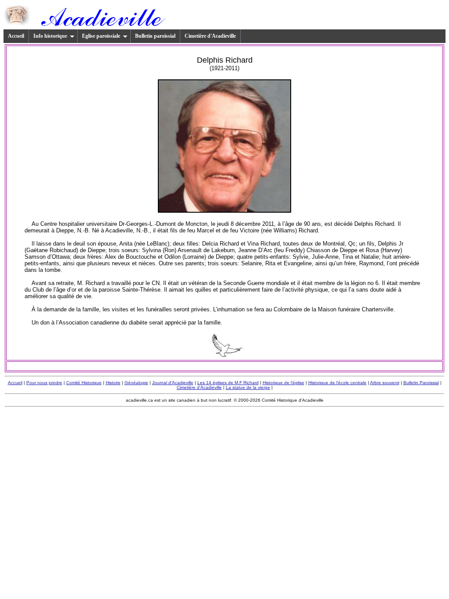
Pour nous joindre (44, 382)
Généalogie (136, 382)
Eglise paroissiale (101, 36)
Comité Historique (84, 382)
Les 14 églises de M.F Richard (228, 382)
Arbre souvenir (384, 382)
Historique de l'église (283, 382)
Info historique (50, 36)
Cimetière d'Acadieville (210, 36)
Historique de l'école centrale (337, 382)
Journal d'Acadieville (172, 382)
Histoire (113, 382)
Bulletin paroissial (155, 36)
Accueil (16, 36)
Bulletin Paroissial (421, 382)
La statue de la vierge (248, 387)
